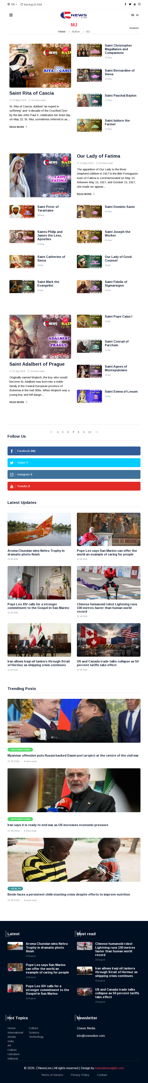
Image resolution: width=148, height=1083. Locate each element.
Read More (16, 127)
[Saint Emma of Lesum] (89, 399)
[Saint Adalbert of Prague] (40, 337)
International (15, 1032)
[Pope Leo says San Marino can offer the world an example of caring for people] (108, 529)
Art (9, 1045)
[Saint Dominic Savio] (89, 214)
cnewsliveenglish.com (109, 1068)
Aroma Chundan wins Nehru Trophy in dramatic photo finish (47, 947)
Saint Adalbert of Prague (37, 364)
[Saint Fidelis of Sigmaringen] (89, 289)
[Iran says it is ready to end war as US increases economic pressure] (74, 790)
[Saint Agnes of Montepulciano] (89, 374)
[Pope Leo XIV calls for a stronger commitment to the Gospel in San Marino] (39, 582)
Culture (12, 1049)
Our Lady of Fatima (98, 156)
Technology (36, 1036)
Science (34, 1032)
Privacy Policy (80, 1074)
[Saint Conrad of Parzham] (89, 349)
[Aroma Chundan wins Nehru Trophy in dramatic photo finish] (39, 529)
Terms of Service (52, 1074)
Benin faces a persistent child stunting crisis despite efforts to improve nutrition (69, 894)
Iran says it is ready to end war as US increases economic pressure (58, 825)
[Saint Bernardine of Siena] (89, 78)
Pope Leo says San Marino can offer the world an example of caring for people (47, 968)
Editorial (13, 1058)
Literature (13, 1054)
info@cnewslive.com (91, 1035)
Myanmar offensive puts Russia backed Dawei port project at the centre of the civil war (73, 755)
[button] (12, 4)
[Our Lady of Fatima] (40, 175)
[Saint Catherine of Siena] (21, 264)
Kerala (12, 1036)
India (11, 1041)
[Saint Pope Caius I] (89, 324)
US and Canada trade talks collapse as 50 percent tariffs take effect (117, 993)
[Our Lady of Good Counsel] (89, 264)
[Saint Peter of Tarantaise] (21, 214)
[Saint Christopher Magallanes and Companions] (89, 53)
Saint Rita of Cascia (31, 93)
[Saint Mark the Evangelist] (21, 289)
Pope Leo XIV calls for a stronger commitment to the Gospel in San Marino (47, 989)
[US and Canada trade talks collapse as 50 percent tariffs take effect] (108, 639)
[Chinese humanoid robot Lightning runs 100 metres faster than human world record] (108, 582)
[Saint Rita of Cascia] (40, 66)
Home (62, 31)
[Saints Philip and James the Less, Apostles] (21, 239)
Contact (102, 1074)
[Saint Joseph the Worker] (89, 239)
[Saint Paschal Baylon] (89, 103)
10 (89, 432)
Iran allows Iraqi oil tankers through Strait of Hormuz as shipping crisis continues (116, 972)
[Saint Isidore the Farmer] (89, 128)
